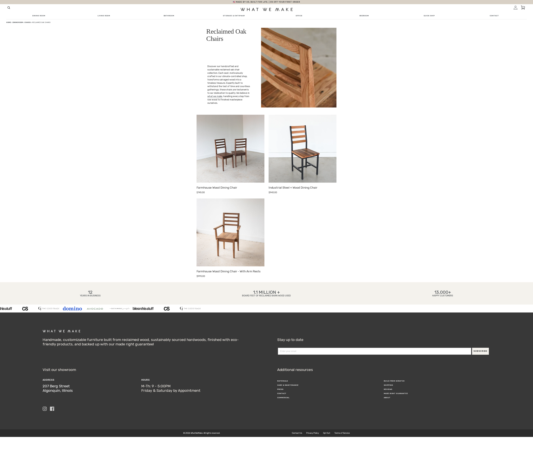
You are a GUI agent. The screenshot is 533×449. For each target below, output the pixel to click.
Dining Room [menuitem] (38, 16)
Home (8, 22)
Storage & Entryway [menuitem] (234, 16)
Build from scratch (394, 381)
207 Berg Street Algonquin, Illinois (58, 388)
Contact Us (297, 433)
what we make (214, 96)
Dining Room (17, 22)
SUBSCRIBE (480, 351)
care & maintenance (288, 385)
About (387, 398)
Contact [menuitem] (494, 16)
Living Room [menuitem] (104, 16)
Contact (281, 393)
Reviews (388, 389)
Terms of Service (342, 433)
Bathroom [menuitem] (169, 16)
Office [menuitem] (299, 16)
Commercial (283, 398)
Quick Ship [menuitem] (429, 16)
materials (282, 381)
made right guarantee (396, 393)
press (280, 389)
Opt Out (326, 433)
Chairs (27, 22)
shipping (388, 385)
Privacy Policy (312, 433)
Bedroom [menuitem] (364, 16)
